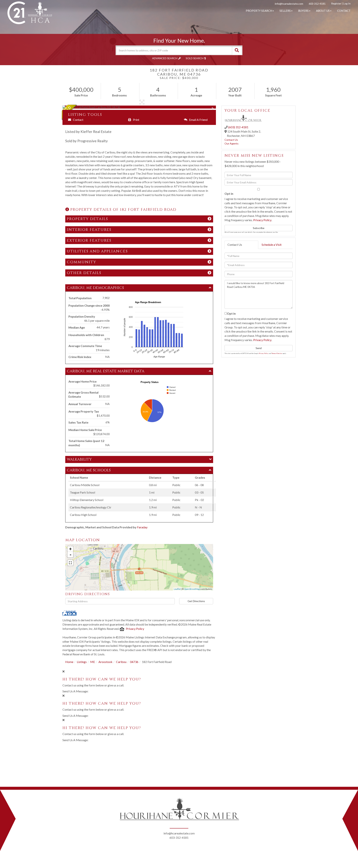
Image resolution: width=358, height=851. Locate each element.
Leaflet (177, 589)
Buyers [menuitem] (303, 10)
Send (259, 348)
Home (69, 662)
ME (92, 662)
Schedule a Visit (272, 244)
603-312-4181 (317, 3)
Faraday (142, 527)
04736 (134, 662)
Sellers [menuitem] (285, 10)
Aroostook (105, 662)
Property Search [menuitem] (259, 10)
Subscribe (258, 228)
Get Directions (196, 601)
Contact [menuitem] (344, 10)
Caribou (121, 662)
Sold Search (194, 58)
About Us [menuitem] (323, 10)
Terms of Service (276, 353)
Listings (82, 662)
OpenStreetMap (192, 589)
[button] (236, 50)
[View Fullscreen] (70, 563)
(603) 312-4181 (238, 127)
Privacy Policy (135, 628)
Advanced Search (164, 58)
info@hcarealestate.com (289, 3)
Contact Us (231, 139)
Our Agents (231, 143)
